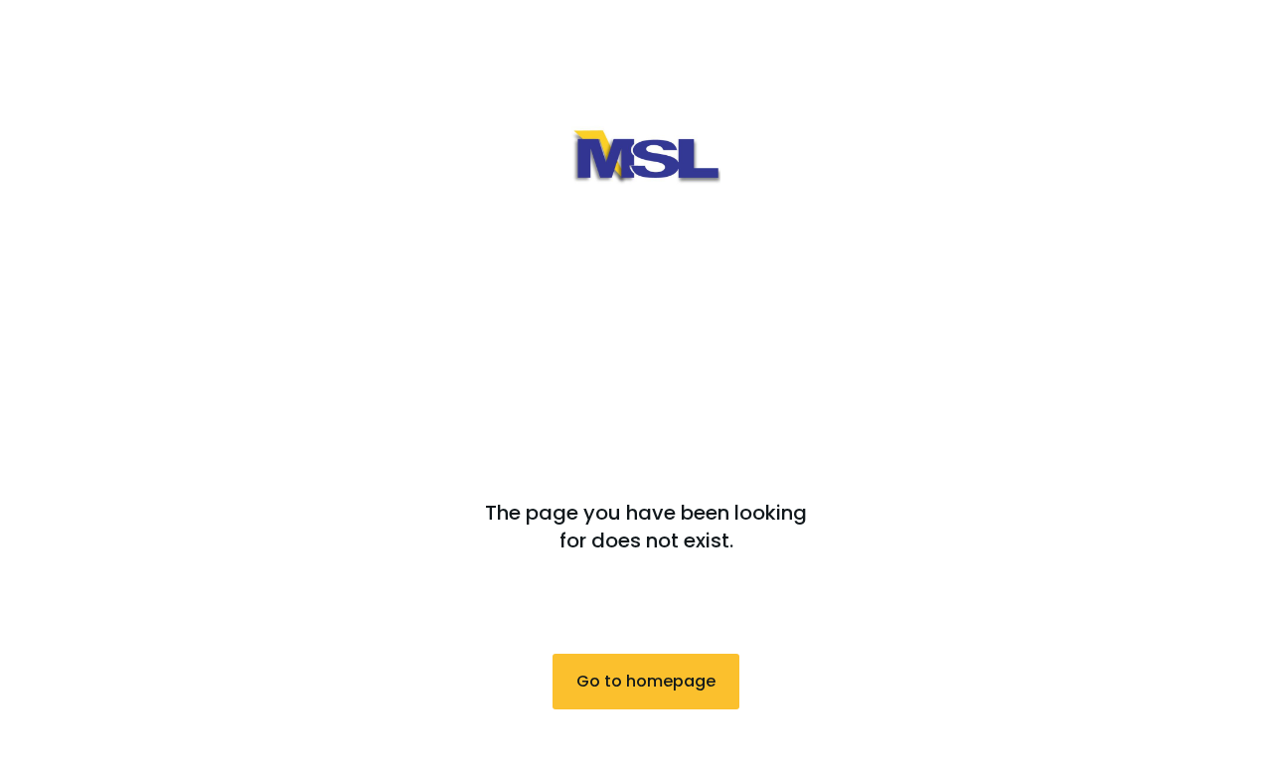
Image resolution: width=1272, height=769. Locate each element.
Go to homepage (646, 681)
